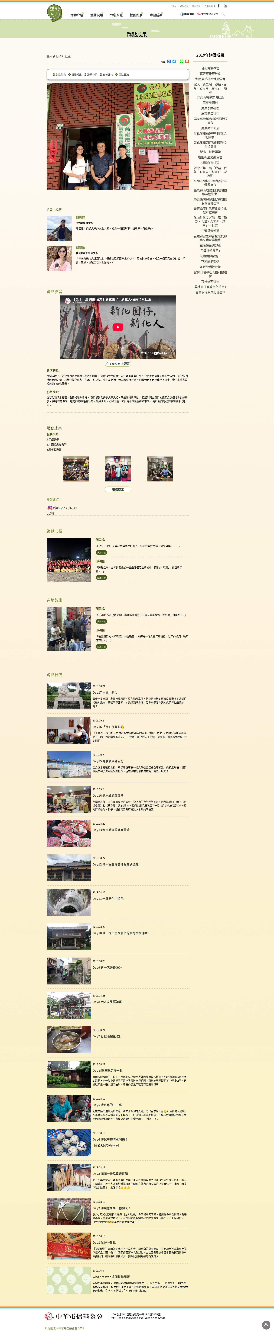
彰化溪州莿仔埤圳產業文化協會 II (210, 144)
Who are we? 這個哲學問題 (111, 1277)
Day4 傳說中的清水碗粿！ (110, 1139)
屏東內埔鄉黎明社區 (210, 97)
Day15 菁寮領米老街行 (108, 761)
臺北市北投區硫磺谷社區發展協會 (210, 183)
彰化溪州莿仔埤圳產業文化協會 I (210, 135)
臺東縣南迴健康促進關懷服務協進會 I (210, 192)
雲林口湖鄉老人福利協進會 (210, 274)
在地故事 (209, 6)
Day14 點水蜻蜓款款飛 (108, 795)
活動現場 (96, 15)
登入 (174, 6)
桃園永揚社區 (210, 162)
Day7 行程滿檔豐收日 (107, 1036)
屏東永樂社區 (210, 108)
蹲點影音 (196, 6)
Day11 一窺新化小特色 (108, 898)
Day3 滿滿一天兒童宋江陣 (110, 1173)
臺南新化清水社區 (59, 56)
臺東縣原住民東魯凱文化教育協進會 (210, 210)
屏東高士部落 (210, 128)
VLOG (50, 513)
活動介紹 (76, 15)
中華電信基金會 (207, 14)
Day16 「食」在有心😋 (108, 726)
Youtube (225, 5)
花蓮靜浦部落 (210, 261)
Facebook (219, 5)
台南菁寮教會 (210, 68)
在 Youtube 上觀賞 (118, 363)
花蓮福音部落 (210, 230)
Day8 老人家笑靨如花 (107, 1002)
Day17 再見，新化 (105, 692)
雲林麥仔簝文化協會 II (210, 292)
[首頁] (55, 13)
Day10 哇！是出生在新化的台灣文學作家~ (121, 933)
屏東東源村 (210, 102)
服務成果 (77, 74)
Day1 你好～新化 (104, 1242)
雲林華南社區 (210, 281)
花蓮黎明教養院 (210, 267)
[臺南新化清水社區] (76, 468)
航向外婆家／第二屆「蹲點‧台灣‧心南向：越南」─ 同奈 (210, 221)
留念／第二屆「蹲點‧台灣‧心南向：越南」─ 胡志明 (210, 172)
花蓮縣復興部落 (210, 245)
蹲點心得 (184, 6)
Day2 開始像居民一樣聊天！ (112, 1208)
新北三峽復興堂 (210, 152)
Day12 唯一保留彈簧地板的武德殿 (116, 864)
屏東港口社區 (210, 113)
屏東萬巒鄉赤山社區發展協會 (210, 121)
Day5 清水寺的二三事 (107, 1105)
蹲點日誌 (124, 74)
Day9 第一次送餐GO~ (107, 967)
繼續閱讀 (101, 552)
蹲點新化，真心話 (65, 508)
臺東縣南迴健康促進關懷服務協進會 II (210, 201)
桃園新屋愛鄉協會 (210, 157)
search (223, 14)
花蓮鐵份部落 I (210, 250)
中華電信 (187, 14)
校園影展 (136, 15)
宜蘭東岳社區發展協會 (210, 79)
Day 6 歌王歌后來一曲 (107, 1070)
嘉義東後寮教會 (210, 73)
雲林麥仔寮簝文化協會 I (210, 287)
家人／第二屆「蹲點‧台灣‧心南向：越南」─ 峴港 (210, 88)
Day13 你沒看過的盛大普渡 (111, 830)
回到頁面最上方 (266, 1325)
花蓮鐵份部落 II (210, 256)
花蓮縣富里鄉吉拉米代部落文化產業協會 (210, 238)
